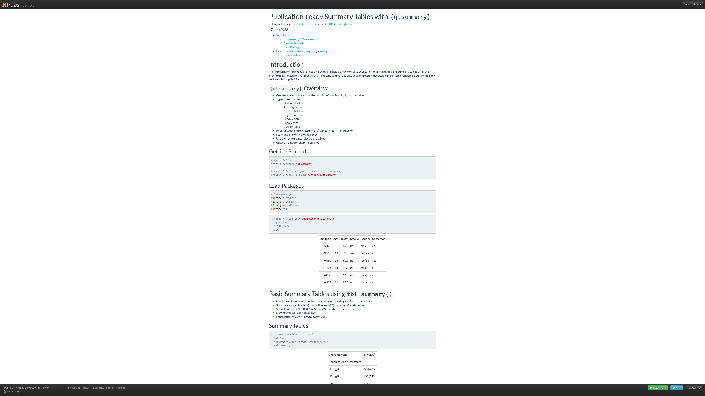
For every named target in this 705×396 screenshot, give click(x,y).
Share (678, 387)
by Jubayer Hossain (78, 387)
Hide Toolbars (694, 387)
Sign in (687, 4)
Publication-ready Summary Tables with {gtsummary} (26, 389)
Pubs (11, 5)
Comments (659, 387)
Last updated (110, 387)
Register (697, 4)
